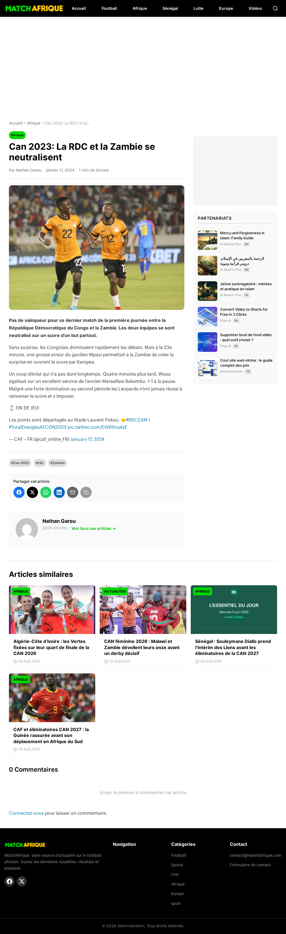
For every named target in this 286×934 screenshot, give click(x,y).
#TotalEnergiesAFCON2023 (37, 427)
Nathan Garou (59, 521)
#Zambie (57, 463)
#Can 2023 (20, 463)
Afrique (140, 8)
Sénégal (170, 8)
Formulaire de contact (250, 865)
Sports (177, 865)
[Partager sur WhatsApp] (45, 492)
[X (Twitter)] (22, 881)
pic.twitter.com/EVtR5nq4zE (97, 427)
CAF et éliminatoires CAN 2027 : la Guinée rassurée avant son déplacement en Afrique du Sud (51, 735)
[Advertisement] (143, 64)
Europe (226, 8)
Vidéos (255, 8)
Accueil (79, 8)
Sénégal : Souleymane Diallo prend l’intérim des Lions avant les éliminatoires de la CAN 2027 (233, 647)
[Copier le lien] (86, 492)
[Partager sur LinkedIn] (59, 492)
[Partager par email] (72, 492)
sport (176, 904)
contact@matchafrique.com (256, 856)
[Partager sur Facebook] (19, 492)
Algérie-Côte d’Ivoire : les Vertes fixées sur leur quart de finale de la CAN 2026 (51, 647)
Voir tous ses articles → (94, 528)
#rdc (40, 463)
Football (109, 8)
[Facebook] (9, 881)
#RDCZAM (136, 420)
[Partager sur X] (32, 492)
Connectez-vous (27, 813)
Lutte (198, 8)
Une (174, 875)
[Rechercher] (275, 8)
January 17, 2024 (87, 439)
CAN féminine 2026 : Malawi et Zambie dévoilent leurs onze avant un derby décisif (142, 647)
